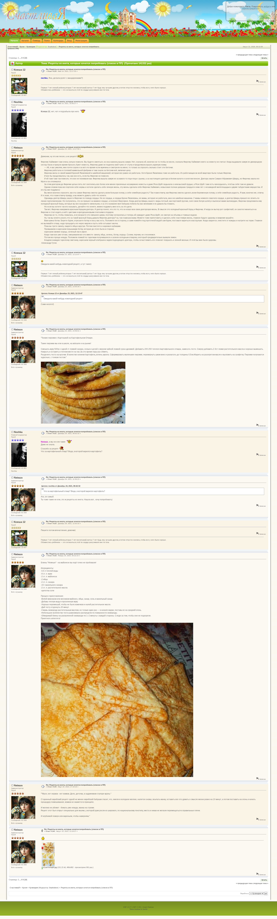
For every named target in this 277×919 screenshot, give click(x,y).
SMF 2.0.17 (127, 907)
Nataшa (18, 147)
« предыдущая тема (244, 55)
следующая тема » (260, 55)
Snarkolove (52, 47)
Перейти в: (244, 893)
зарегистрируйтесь (251, 8)
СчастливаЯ (13, 47)
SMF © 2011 (137, 907)
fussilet (145, 909)
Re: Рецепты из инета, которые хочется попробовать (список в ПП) (75, 69)
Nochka (18, 102)
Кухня (22, 47)
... (20, 58)
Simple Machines (148, 907)
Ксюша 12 (19, 69)
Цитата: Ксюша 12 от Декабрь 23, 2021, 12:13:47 (61, 293)
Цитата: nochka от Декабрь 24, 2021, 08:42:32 (60, 486)
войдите (267, 6)
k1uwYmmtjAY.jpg (50, 867)
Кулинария (31, 47)
